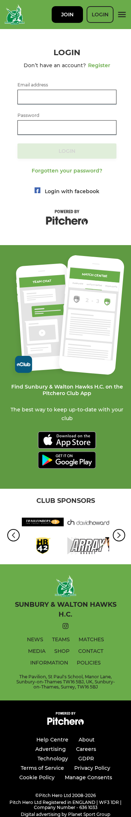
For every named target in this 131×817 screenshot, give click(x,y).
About (87, 739)
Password (28, 115)
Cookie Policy (37, 777)
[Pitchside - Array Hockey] (88, 547)
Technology (52, 758)
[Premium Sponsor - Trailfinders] (43, 523)
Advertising (50, 749)
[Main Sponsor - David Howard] (88, 523)
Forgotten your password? (67, 170)
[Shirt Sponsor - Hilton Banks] (43, 547)
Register (99, 65)
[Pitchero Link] (65, 723)
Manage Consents (88, 777)
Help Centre (52, 739)
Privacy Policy (92, 768)
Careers (86, 749)
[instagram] (65, 627)
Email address (32, 85)
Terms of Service (42, 768)
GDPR (86, 758)
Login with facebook (72, 191)
